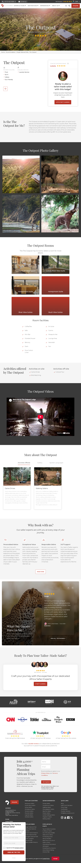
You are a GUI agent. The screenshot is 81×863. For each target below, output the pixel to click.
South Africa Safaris (30, 805)
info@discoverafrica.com (67, 813)
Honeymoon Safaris (48, 805)
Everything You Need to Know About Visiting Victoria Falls (49, 850)
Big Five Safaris (47, 811)
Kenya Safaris (28, 807)
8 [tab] (46, 48)
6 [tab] (41, 48)
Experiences (44, 5)
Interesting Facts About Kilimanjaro (49, 845)
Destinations (32, 5)
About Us (55, 5)
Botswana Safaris (29, 803)
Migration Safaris (47, 817)
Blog (62, 803)
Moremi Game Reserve (31, 832)
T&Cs (52, 787)
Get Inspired (46, 782)
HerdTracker (64, 809)
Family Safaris (46, 803)
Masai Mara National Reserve (30, 830)
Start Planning (40, 684)
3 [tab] (34, 48)
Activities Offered (24, 463)
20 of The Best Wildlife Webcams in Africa (49, 833)
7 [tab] (44, 48)
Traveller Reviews (65, 811)
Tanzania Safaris (29, 811)
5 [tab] (39, 48)
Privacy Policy (45, 773)
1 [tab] (30, 48)
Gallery (39, 463)
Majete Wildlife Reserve (31, 842)
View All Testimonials (58, 638)
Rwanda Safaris (29, 813)
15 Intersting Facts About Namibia (47, 837)
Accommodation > (11, 52)
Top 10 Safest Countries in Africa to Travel (49, 830)
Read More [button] (47, 625)
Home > (3, 52)
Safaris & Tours (19, 5)
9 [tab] (49, 48)
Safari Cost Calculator (66, 805)
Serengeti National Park (31, 836)
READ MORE (40, 571)
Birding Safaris (46, 818)
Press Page (64, 807)
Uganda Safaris (29, 815)
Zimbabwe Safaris (30, 809)
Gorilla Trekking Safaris (49, 815)
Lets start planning (63, 102)
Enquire (75, 5)
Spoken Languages (56, 463)
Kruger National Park (22, 52)
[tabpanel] (17, 479)
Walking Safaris (47, 807)
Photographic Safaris (48, 809)
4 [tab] (37, 48)
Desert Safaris (46, 813)
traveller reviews (33, 743)
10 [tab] (51, 48)
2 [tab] (32, 48)
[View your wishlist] (66, 6)
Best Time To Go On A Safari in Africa (49, 841)
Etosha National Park (30, 834)
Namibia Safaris (29, 817)
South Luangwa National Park (29, 839)
